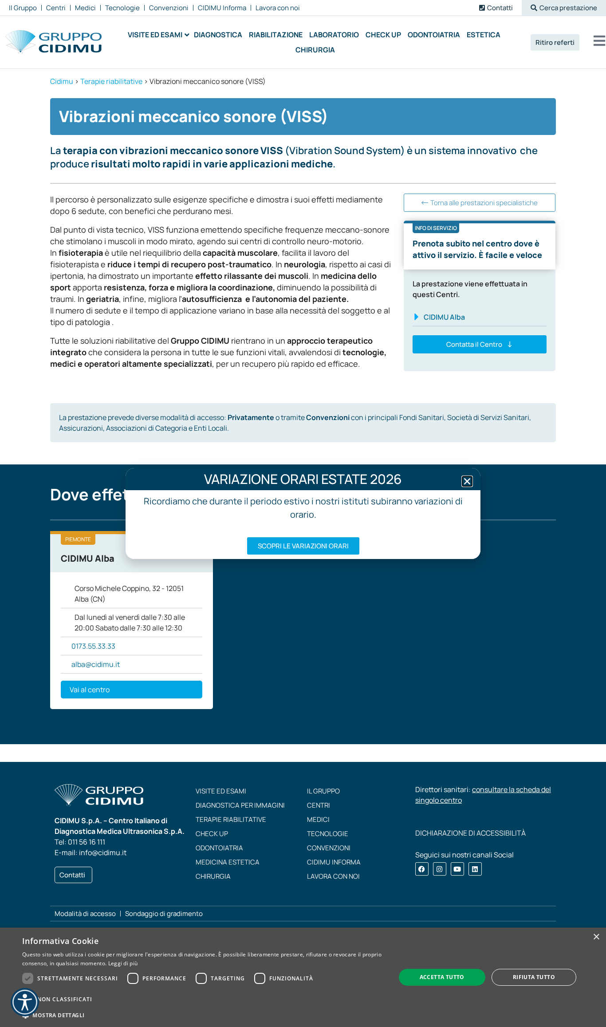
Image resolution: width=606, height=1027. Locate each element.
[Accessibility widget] (25, 1002)
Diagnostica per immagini (240, 805)
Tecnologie (327, 833)
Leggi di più (123, 963)
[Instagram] (439, 869)
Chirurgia (213, 876)
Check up (212, 833)
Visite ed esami (221, 791)
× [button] (596, 937)
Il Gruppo (323, 791)
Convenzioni (328, 848)
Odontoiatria (219, 848)
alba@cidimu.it (95, 664)
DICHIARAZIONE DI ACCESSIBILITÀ (470, 833)
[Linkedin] (475, 869)
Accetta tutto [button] (442, 977)
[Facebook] (422, 869)
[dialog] (303, 977)
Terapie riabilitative (231, 819)
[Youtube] (457, 869)
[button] (564, 8)
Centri (318, 805)
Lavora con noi (333, 876)
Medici (318, 819)
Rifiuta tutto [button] (534, 977)
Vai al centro (90, 689)
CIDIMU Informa (334, 862)
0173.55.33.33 (93, 646)
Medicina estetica (228, 862)
